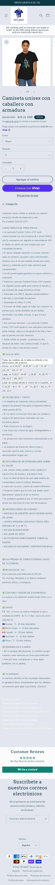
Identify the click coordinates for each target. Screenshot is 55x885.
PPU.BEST (24, 867)
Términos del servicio (41, 876)
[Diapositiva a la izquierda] (20, 91)
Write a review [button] (27, 769)
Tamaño (6, 149)
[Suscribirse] (45, 818)
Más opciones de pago (27, 195)
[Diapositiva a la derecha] (34, 91)
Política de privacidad (17, 876)
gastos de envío (12, 121)
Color (5, 135)
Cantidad (7, 162)
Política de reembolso (33, 871)
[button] (6, 15)
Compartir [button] (12, 204)
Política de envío (16, 880)
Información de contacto (38, 880)
